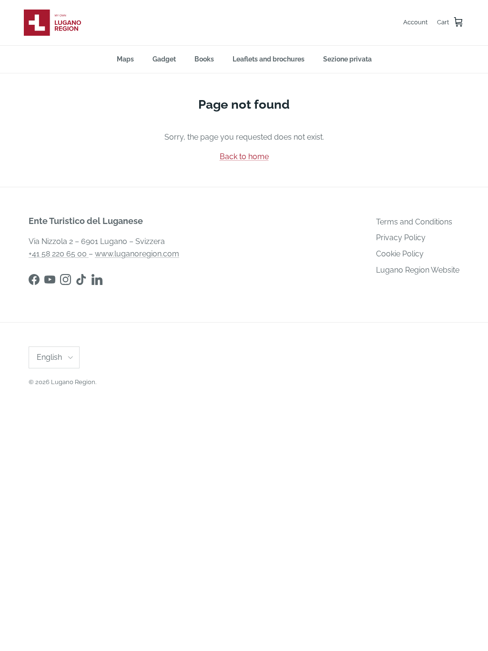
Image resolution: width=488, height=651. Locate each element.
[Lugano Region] (52, 23)
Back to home (244, 156)
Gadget (164, 59)
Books (204, 59)
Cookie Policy (400, 253)
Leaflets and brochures (269, 59)
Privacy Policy (401, 237)
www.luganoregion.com (137, 253)
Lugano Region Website (417, 270)
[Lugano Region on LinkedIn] (97, 279)
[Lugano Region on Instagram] (65, 279)
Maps (125, 59)
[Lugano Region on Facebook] (34, 279)
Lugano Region (73, 382)
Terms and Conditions (414, 221)
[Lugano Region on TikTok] (81, 279)
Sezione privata (347, 59)
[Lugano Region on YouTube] (49, 279)
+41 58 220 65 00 (59, 253)
